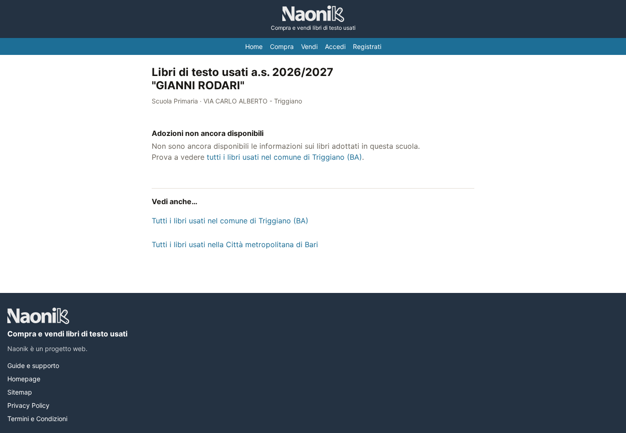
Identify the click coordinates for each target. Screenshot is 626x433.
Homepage (23, 379)
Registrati (367, 46)
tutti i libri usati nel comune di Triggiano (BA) (284, 157)
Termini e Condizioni (37, 418)
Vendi (309, 46)
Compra (282, 46)
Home (254, 46)
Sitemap (19, 392)
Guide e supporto (33, 365)
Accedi (335, 46)
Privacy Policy (28, 405)
